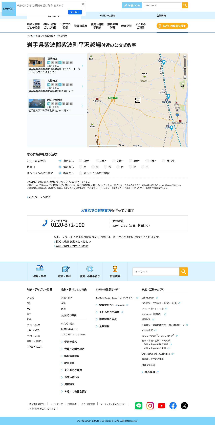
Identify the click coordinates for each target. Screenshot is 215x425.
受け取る (75, 12)
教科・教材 (64, 276)
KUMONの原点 (107, 15)
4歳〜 (153, 161)
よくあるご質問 (140, 25)
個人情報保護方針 (37, 403)
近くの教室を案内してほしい (73, 241)
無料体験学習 (112, 25)
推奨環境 (72, 403)
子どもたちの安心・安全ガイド (43, 408)
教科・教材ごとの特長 (50, 25)
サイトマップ (57, 403)
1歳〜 (103, 161)
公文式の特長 (65, 25)
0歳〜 (87, 161)
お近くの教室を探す (174, 26)
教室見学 (126, 26)
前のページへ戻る (40, 197)
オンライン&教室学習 (97, 173)
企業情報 (161, 15)
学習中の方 (134, 5)
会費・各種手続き (97, 25)
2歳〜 (120, 161)
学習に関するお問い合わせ (72, 246)
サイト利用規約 (88, 403)
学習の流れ (80, 26)
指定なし (68, 161)
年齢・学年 (39, 276)
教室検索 (115, 276)
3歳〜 (137, 161)
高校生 (171, 161)
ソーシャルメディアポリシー (113, 403)
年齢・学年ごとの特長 (33, 25)
